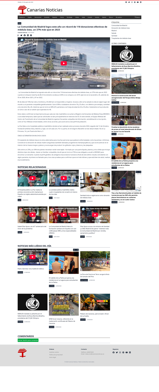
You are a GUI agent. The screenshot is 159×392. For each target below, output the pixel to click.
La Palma (51, 286)
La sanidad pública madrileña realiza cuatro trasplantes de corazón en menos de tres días (63, 192)
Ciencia (62, 17)
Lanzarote (114, 202)
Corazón (90, 17)
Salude (114, 33)
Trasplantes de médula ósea (121, 38)
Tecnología (69, 17)
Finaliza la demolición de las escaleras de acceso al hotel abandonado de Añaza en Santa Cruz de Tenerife (126, 129)
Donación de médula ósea (121, 28)
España (30, 17)
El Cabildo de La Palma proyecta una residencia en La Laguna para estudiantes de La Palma (63, 280)
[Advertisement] (55, 379)
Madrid (114, 31)
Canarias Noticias (22, 32)
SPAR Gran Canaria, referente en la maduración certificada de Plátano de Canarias (62, 321)
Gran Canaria (84, 280)
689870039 (90, 352)
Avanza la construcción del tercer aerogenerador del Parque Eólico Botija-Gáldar (126, 98)
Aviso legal (52, 357)
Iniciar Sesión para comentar (28, 340)
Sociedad (20, 322)
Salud (83, 17)
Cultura (77, 17)
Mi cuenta (118, 17)
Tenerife (114, 134)
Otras (110, 17)
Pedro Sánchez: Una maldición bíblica (31, 269)
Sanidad (114, 36)
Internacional (38, 17)
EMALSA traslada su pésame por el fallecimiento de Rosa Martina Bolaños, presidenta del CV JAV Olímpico (31, 316)
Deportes (54, 17)
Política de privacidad (56, 355)
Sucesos (97, 17)
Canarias (21, 17)
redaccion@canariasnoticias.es (94, 354)
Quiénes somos (54, 352)
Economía (46, 17)
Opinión (104, 17)
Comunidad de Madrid (119, 25)
